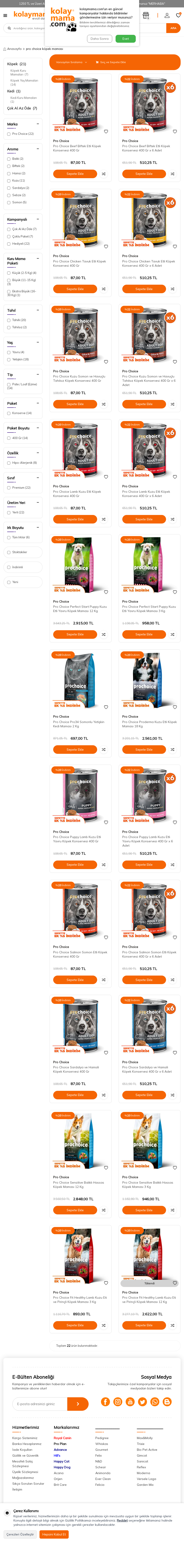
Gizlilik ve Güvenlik (25, 1455)
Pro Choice (23, 133)
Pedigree (102, 1438)
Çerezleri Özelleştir (20, 1534)
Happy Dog (62, 1467)
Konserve (22, 413)
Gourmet (101, 1450)
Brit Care (60, 1485)
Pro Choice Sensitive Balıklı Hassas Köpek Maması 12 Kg (78, 1184)
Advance (60, 1450)
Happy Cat (61, 1461)
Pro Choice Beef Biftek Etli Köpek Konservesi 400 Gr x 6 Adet (146, 148)
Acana (59, 1473)
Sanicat (142, 1461)
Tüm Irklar (21, 537)
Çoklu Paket (22, 236)
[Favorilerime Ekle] (106, 131)
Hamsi (18, 173)
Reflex (141, 1467)
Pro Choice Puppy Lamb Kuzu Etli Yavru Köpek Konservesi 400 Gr (77, 839)
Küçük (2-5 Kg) (24, 273)
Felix (98, 1455)
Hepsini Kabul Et (54, 1534)
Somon (19, 202)
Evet (126, 39)
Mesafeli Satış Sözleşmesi (22, 1463)
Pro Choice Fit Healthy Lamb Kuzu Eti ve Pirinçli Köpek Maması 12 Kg (149, 1300)
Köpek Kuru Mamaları (19, 72)
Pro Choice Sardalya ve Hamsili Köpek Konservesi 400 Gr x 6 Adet (147, 1069)
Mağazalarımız (23, 1478)
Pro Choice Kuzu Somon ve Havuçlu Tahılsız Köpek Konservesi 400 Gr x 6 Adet (148, 380)
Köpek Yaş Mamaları (25, 82)
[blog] (167, 1401)
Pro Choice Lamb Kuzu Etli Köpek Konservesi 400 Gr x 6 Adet (146, 494)
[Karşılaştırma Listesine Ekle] (103, 174)
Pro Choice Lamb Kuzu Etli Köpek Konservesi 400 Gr (77, 494)
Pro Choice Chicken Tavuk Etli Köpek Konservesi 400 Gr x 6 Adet (148, 263)
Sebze (19, 195)
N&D (98, 1461)
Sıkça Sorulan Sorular (28, 1484)
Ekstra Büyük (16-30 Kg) (21, 293)
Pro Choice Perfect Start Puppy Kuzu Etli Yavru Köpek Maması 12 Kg (80, 609)
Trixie (141, 1444)
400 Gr (20, 438)
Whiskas (101, 1444)
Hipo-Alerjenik (24, 462)
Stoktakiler (19, 552)
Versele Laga (146, 1479)
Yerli (18, 512)
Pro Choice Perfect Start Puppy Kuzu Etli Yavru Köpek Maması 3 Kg (149, 609)
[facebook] (105, 1401)
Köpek (16, 64)
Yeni (15, 582)
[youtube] (130, 1401)
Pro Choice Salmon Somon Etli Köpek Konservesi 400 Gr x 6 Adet (149, 954)
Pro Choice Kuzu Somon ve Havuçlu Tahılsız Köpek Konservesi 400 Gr (79, 378)
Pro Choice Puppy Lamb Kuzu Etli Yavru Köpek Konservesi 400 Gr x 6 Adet (147, 841)
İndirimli (17, 567)
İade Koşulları (22, 1450)
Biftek (18, 166)
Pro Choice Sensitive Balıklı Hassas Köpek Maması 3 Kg (147, 1184)
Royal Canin (62, 1438)
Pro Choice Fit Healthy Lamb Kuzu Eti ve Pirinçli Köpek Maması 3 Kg (80, 1300)
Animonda (102, 1473)
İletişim (17, 1489)
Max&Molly (145, 1438)
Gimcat (142, 1455)
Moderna (143, 1473)
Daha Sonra (100, 39)
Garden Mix (145, 1485)
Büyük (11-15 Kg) (21, 282)
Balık (17, 158)
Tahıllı (19, 320)
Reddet (122, 1520)
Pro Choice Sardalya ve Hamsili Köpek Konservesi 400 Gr (76, 1069)
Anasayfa (14, 49)
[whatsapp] (154, 1401)
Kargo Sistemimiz (24, 1438)
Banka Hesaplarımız (27, 1444)
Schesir (100, 1467)
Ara (173, 28)
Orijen (58, 1479)
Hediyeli (21, 243)
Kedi (14, 91)
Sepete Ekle (75, 174)
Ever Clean (103, 1479)
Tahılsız (19, 327)
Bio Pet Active (147, 1450)
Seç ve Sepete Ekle (113, 62)
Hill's (57, 1455)
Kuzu (18, 180)
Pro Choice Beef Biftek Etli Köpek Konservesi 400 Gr (77, 148)
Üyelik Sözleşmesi (25, 1472)
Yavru (18, 352)
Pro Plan (60, 1444)
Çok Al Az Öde (22, 108)
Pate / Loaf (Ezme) (22, 386)
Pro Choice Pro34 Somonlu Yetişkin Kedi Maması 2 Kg (78, 724)
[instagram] (117, 1401)
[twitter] (142, 1401)
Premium (21, 487)
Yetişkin (20, 359)
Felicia (99, 1485)
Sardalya (20, 188)
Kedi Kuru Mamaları (24, 99)
